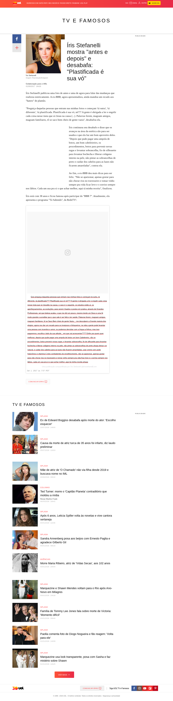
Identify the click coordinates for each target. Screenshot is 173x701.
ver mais (62, 675)
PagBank (75, 3)
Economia (66, 10)
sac (127, 3)
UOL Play (84, 3)
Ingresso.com (33, 3)
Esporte (81, 10)
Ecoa (115, 10)
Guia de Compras (157, 10)
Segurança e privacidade (111, 696)
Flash (25, 10)
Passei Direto (65, 3)
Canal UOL (123, 10)
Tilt (111, 10)
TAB (136, 10)
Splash (89, 10)
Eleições (32, 10)
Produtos (17, 10)
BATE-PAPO (43, 3)
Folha (74, 10)
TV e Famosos (86, 20)
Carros (57, 10)
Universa (97, 10)
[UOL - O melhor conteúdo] (16, 3)
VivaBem (106, 10)
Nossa (132, 10)
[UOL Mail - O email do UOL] (133, 3)
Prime (141, 10)
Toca (146, 10)
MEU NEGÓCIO (53, 3)
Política (50, 10)
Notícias (41, 10)
